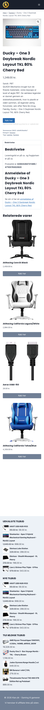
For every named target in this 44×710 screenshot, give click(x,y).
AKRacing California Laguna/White (21, 323)
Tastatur (12, 13)
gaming (9, 135)
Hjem (5, 13)
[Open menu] (39, 4)
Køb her (9, 120)
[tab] (22, 142)
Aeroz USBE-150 (11, 384)
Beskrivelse (10, 142)
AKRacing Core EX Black (15, 262)
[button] (38, 22)
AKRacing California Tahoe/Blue (19, 445)
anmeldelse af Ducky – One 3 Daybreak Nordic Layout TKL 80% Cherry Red (20, 202)
